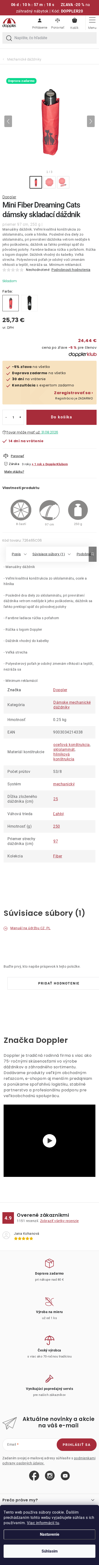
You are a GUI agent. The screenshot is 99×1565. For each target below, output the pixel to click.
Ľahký (58, 814)
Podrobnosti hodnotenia (70, 270)
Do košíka (61, 417)
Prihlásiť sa (77, 1445)
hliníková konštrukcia (63, 756)
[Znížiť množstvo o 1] (6, 417)
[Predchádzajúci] (8, 121)
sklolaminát (64, 749)
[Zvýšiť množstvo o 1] (20, 417)
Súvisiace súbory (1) (48, 554)
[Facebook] (34, 1476)
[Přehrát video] (49, 1141)
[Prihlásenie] (40, 22)
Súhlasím (50, 1551)
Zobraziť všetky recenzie (59, 1221)
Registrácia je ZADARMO (73, 395)
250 (56, 826)
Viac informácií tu (43, 1523)
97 (55, 841)
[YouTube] (65, 1476)
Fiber (57, 856)
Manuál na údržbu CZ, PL (30, 928)
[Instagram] (50, 1476)
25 (55, 799)
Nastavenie (49, 1534)
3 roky (26, 464)
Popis (16, 554)
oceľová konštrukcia (71, 744)
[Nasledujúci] (91, 121)
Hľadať (9, 38)
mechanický (64, 784)
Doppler (9, 197)
